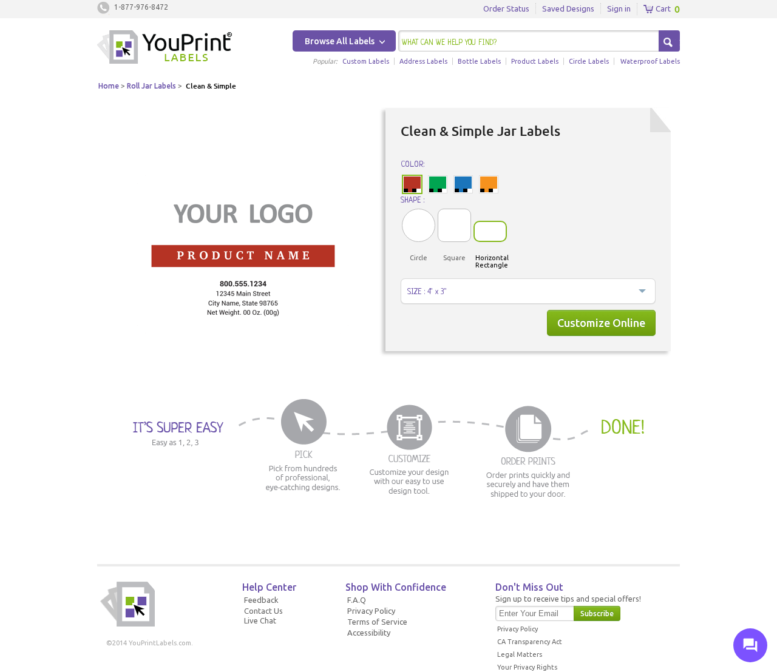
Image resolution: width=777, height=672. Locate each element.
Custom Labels (365, 61)
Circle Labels (589, 61)
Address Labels (423, 61)
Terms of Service (377, 621)
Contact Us (263, 610)
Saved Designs (568, 8)
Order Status (506, 8)
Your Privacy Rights (527, 667)
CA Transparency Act (529, 641)
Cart (662, 8)
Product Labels (534, 61)
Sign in (619, 8)
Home (108, 86)
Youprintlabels (164, 48)
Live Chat (260, 620)
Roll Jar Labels (151, 86)
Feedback (261, 600)
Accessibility (368, 632)
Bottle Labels (479, 61)
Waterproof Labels (650, 61)
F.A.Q (356, 600)
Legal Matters (519, 654)
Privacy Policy (371, 610)
